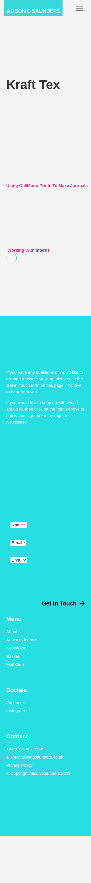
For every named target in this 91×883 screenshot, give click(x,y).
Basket (12, 656)
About (11, 631)
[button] (81, 8)
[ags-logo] (33, 8)
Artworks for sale (22, 640)
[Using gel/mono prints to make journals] (47, 101)
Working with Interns (28, 250)
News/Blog (16, 648)
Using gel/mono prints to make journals (47, 185)
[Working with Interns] (28, 204)
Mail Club (15, 664)
